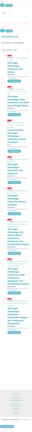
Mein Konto (16, 408)
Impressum (16, 393)
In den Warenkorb (14, 81)
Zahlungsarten (16, 404)
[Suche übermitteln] (2, 5)
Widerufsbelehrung (16, 398)
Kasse (16, 411)
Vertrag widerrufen (7, 426)
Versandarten (16, 406)
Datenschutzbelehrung (16, 400)
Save (10, 55)
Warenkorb (16, 413)
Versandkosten (13, 78)
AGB (16, 396)
